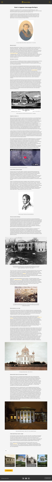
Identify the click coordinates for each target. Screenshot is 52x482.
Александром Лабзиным (14, 53)
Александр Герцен (34, 69)
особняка (24, 273)
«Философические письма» (18, 279)
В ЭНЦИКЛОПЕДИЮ (9, 470)
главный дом (15, 443)
